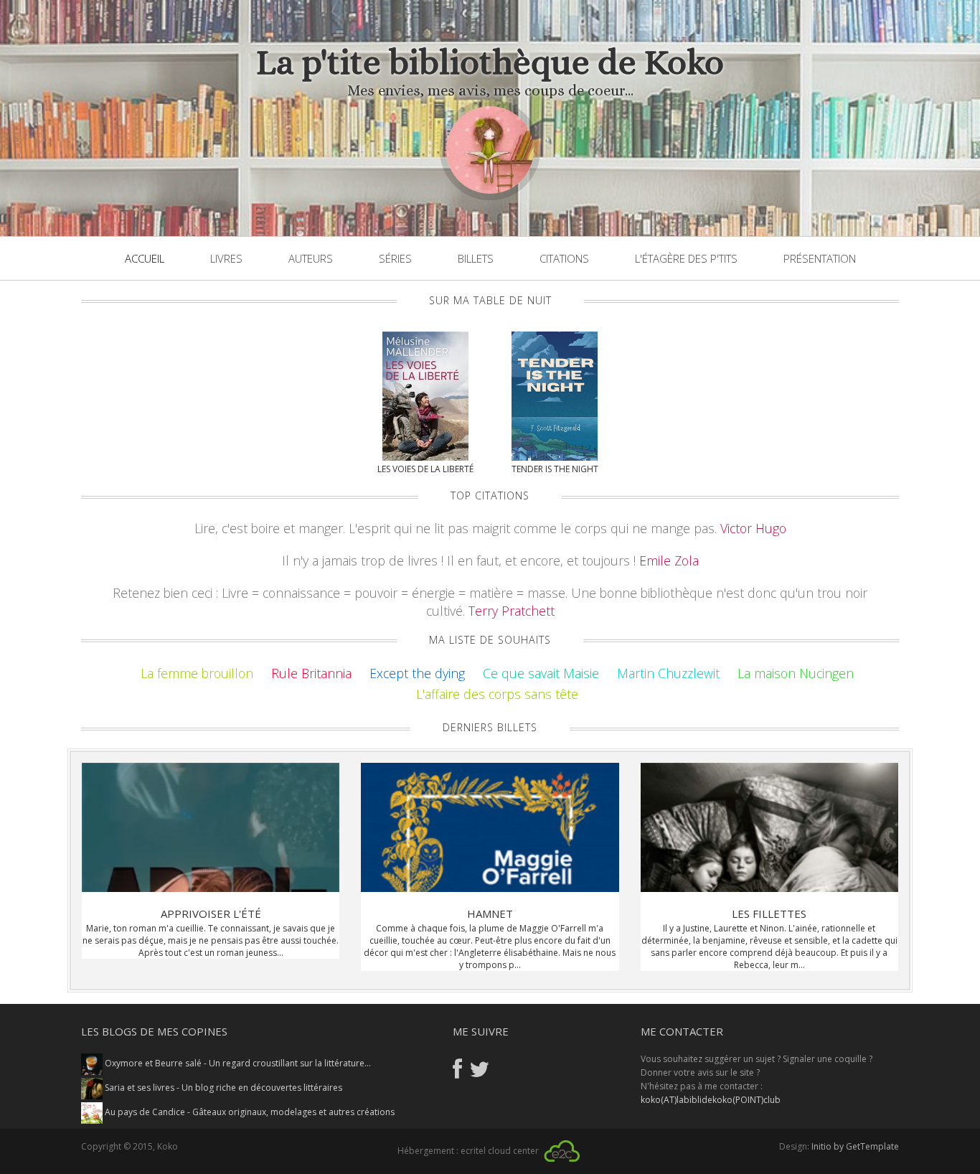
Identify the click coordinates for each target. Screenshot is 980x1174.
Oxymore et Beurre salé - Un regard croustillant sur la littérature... (237, 1063)
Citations (564, 258)
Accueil (144, 258)
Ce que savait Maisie (541, 673)
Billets (476, 258)
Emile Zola (669, 560)
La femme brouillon (197, 673)
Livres (226, 258)
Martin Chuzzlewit (668, 673)
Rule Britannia (311, 673)
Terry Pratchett (511, 610)
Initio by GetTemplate (855, 1146)
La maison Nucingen (796, 673)
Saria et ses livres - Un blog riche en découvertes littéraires (222, 1087)
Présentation (819, 258)
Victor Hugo (753, 528)
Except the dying (417, 673)
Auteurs (310, 258)
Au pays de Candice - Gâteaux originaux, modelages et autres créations (249, 1112)
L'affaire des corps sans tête (497, 694)
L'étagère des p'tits (686, 258)
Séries (395, 258)
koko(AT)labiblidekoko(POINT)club (711, 1100)
